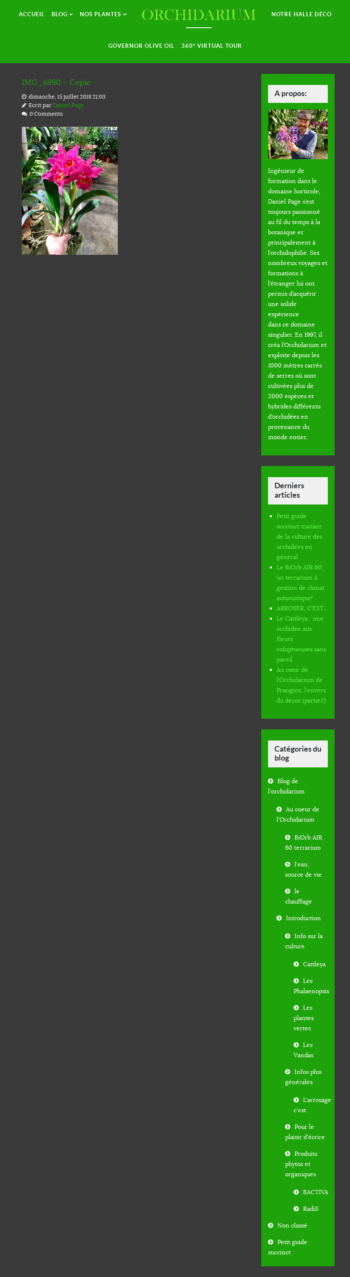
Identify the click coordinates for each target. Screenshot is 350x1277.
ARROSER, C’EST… (302, 608)
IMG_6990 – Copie (56, 82)
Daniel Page (68, 105)
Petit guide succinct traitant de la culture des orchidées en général (299, 536)
